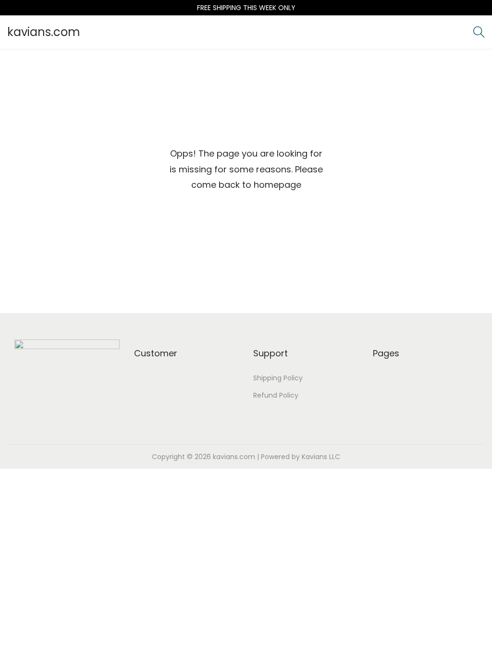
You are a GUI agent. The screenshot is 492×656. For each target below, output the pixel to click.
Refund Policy (275, 395)
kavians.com (43, 32)
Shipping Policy (278, 378)
